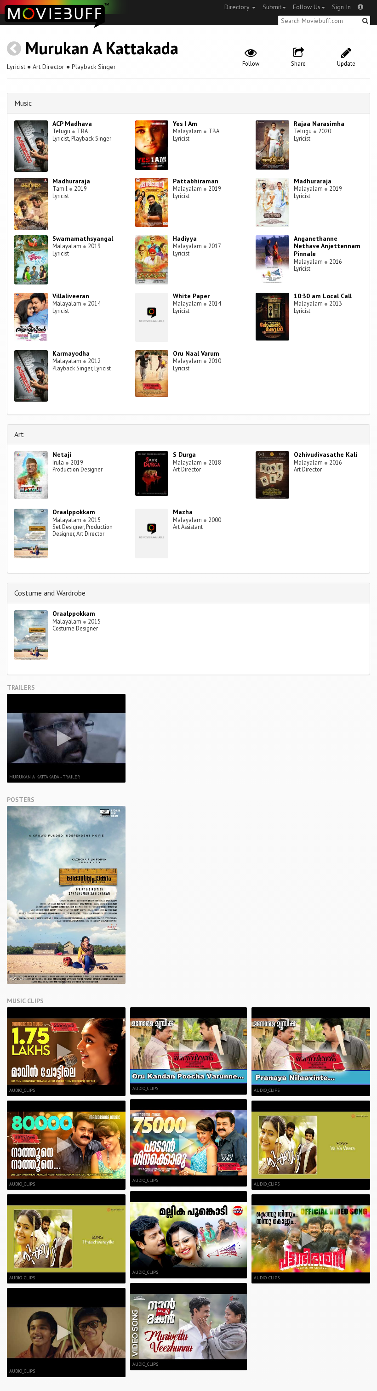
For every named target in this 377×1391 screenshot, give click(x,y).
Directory (237, 7)
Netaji (61, 454)
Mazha (183, 512)
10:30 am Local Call (323, 296)
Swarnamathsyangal (82, 238)
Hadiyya (185, 238)
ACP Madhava (72, 123)
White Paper (191, 296)
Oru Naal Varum (196, 353)
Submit (272, 7)
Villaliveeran (70, 296)
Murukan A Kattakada (101, 48)
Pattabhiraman (195, 181)
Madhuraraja (71, 181)
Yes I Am (185, 123)
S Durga (184, 454)
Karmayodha (71, 353)
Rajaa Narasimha (319, 123)
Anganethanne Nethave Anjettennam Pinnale (327, 246)
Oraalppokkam (73, 512)
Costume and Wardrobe (50, 592)
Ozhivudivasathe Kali (325, 454)
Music (23, 103)
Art (19, 434)
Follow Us (306, 7)
